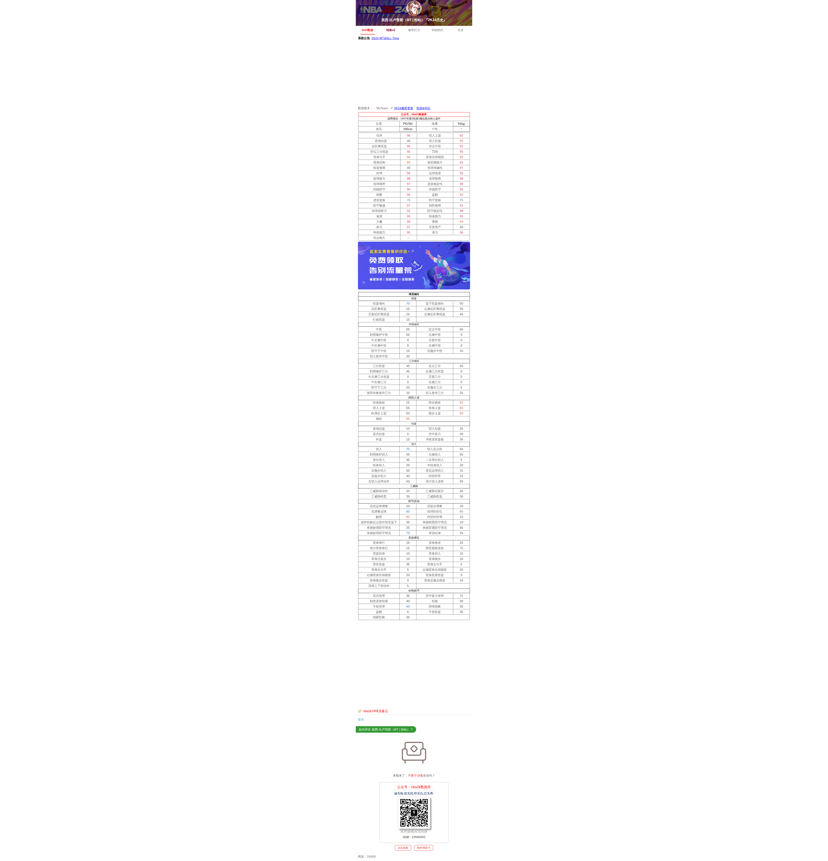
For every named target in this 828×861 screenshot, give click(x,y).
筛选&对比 (423, 108)
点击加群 (403, 847)
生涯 (460, 30)
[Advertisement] (414, 73)
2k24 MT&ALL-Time (385, 35)
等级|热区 (437, 30)
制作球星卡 (423, 847)
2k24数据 (367, 30)
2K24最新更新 (403, 108)
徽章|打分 (414, 30)
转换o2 (390, 30)
